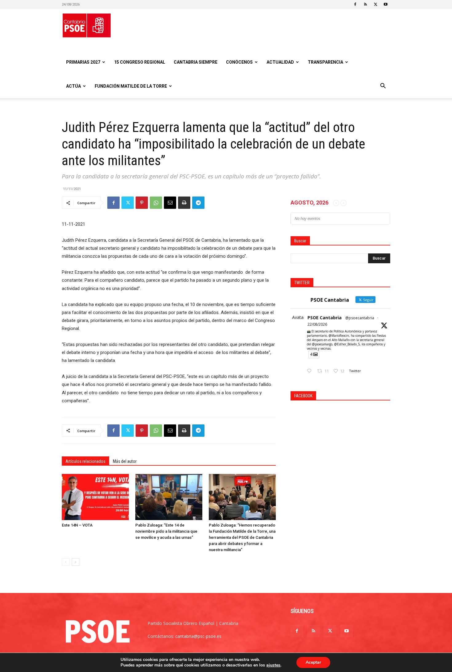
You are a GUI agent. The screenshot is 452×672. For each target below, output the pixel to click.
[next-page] (75, 562)
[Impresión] (184, 203)
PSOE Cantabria (324, 317)
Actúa (73, 86)
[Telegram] (198, 203)
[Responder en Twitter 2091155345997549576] (310, 371)
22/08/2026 (317, 324)
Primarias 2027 (83, 62)
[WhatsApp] (156, 203)
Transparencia (325, 62)
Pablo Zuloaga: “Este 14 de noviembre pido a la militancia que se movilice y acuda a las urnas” (166, 531)
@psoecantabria (359, 317)
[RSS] (365, 4)
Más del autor (125, 461)
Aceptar (313, 662)
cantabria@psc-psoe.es (198, 636)
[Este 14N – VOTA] (95, 497)
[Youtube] (385, 4)
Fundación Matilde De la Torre (131, 86)
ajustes (273, 665)
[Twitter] (375, 4)
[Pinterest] (142, 203)
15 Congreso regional (139, 62)
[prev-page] (65, 562)
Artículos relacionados (85, 461)
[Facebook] (355, 4)
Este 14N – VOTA (77, 525)
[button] (382, 86)
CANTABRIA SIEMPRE (195, 62)
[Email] (170, 203)
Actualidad (280, 62)
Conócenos (239, 62)
